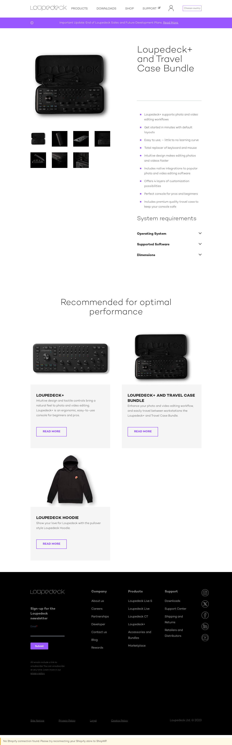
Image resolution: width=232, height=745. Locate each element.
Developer (98, 624)
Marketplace (137, 645)
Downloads (106, 8)
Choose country (192, 8)
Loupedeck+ (136, 624)
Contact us (99, 632)
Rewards (97, 647)
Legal (93, 720)
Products (79, 8)
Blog (94, 640)
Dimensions (146, 255)
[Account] (171, 10)
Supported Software (153, 244)
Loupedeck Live (139, 609)
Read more (51, 431)
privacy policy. (37, 673)
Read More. (171, 22)
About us (97, 601)
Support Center (175, 609)
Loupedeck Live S (140, 601)
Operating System (151, 234)
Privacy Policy (67, 720)
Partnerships (100, 616)
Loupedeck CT (138, 616)
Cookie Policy (119, 720)
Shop (129, 8)
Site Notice (37, 720)
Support (150, 8)
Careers (97, 609)
